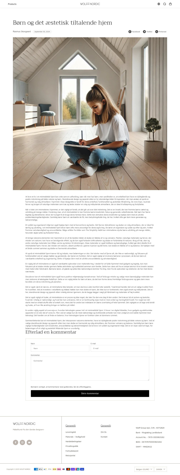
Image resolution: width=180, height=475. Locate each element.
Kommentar (35, 355)
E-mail (93, 343)
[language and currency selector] (158, 4)
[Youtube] (29, 442)
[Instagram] (22, 442)
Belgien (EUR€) (142, 469)
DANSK (159, 469)
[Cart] (170, 4)
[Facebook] (15, 442)
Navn (33, 343)
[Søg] (164, 4)
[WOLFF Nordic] (90, 4)
